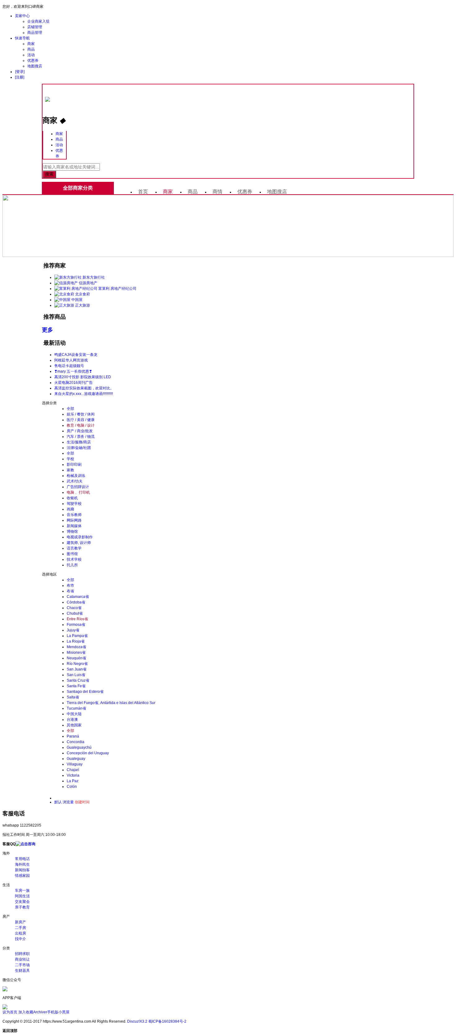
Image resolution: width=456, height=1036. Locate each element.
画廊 (70, 509)
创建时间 (82, 802)
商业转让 (22, 959)
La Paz (72, 781)
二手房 (20, 928)
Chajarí (73, 770)
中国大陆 (74, 714)
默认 (58, 802)
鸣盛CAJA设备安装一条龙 (75, 354)
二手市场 (22, 965)
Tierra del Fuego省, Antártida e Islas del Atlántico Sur (111, 703)
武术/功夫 (75, 481)
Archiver (40, 1012)
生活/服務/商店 (79, 442)
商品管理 (34, 32)
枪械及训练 (76, 475)
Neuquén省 (76, 658)
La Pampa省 (77, 636)
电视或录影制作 (80, 537)
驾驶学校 (74, 503)
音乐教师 (74, 515)
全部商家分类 (78, 188)
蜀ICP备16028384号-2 (167, 1021)
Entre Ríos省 (77, 619)
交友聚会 (22, 901)
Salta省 (73, 697)
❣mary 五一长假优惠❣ (73, 371)
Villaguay (75, 764)
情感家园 (22, 875)
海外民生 (22, 864)
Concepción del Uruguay (88, 753)
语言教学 (74, 548)
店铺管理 (34, 27)
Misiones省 (76, 652)
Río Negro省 (77, 664)
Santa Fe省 (76, 686)
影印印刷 (74, 464)
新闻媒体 (74, 526)
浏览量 (68, 802)
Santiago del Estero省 (85, 691)
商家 (31, 44)
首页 (143, 191)
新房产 (20, 922)
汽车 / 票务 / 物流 (81, 436)
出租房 (20, 933)
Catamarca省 (78, 596)
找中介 (20, 939)
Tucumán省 (76, 708)
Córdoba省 (76, 602)
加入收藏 (25, 1012)
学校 (70, 459)
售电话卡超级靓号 (69, 366)
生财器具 (22, 970)
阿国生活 (22, 896)
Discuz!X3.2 (137, 1021)
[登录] (20, 72)
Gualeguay (76, 758)
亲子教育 (22, 907)
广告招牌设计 (78, 487)
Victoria (73, 775)
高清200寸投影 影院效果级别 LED (82, 377)
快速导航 (22, 38)
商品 (31, 49)
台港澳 (72, 719)
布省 (70, 591)
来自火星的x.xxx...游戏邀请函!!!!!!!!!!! (83, 394)
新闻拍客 (22, 870)
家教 (70, 470)
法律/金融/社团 (79, 448)
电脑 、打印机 (78, 492)
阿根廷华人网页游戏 (71, 360)
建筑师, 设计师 (79, 542)
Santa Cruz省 (78, 680)
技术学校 (74, 559)
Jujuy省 (73, 630)
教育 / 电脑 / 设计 (81, 425)
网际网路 (74, 520)
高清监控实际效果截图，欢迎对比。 (84, 388)
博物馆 (72, 531)
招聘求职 (22, 954)
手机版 (52, 1012)
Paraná (73, 736)
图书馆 (72, 554)
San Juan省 (77, 669)
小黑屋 (63, 1012)
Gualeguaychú (79, 747)
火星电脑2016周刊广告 (73, 382)
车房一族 (22, 890)
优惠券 (32, 60)
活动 (31, 55)
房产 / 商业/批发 (80, 431)
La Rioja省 (76, 641)
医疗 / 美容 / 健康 (81, 420)
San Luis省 (76, 675)
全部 (70, 408)
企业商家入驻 (38, 21)
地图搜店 (34, 66)
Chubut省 (75, 613)
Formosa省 (76, 624)
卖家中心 (22, 16)
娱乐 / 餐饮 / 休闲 (81, 414)
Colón (72, 786)
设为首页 (9, 1012)
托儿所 (72, 565)
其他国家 (74, 725)
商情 (217, 191)
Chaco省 (74, 608)
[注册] (19, 77)
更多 (47, 330)
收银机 (72, 498)
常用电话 (22, 859)
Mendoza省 (76, 647)
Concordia (75, 742)
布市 (70, 585)
